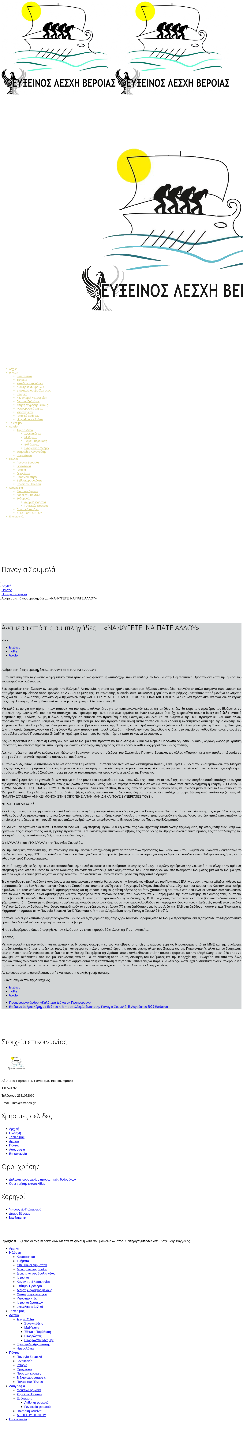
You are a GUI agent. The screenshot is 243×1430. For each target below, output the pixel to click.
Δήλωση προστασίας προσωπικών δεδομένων (42, 1179)
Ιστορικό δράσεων (28, 415)
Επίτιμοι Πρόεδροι (28, 401)
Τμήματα (22, 379)
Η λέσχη (14, 372)
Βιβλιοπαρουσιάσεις (29, 480)
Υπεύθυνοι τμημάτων (30, 383)
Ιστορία (21, 469)
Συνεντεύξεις (32, 433)
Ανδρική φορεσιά (35, 502)
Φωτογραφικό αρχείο (30, 408)
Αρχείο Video (25, 430)
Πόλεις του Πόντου (29, 484)
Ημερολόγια (24, 455)
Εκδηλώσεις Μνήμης (36, 448)
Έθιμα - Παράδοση (35, 441)
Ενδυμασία (23, 498)
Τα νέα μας (15, 423)
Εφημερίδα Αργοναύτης (31, 451)
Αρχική (13, 369)
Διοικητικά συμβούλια (30, 387)
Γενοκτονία (24, 466)
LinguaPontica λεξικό (30, 419)
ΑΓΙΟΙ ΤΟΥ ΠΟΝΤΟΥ (29, 513)
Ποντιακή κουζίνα (28, 509)
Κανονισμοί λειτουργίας (32, 397)
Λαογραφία (16, 487)
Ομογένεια (23, 473)
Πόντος (13, 459)
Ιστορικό (22, 394)
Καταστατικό (24, 376)
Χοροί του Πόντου (28, 495)
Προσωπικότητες (27, 477)
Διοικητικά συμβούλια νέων (34, 390)
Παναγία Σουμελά (28, 462)
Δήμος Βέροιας (19, 1213)
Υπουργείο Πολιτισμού (25, 1209)
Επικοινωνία (16, 516)
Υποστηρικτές (25, 412)
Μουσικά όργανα (27, 491)
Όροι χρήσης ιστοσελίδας (27, 1183)
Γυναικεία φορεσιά (36, 505)
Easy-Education (17, 1218)
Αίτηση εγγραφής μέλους (32, 405)
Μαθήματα (30, 437)
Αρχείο (13, 426)
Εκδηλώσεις (31, 444)
